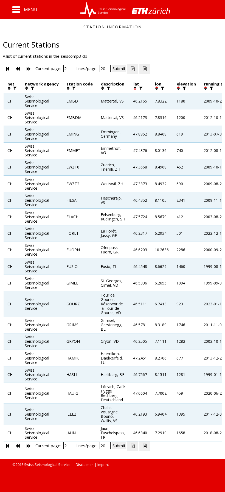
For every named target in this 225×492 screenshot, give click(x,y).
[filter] (14, 88)
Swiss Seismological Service (47, 464)
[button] (24, 10)
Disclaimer (84, 464)
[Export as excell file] (132, 69)
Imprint (103, 464)
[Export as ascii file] (144, 69)
